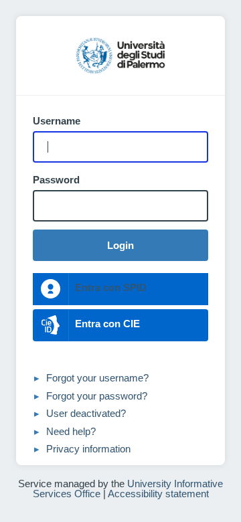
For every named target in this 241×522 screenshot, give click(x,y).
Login (120, 245)
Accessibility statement (158, 493)
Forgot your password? (96, 396)
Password (56, 180)
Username (56, 121)
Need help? (71, 431)
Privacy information (88, 448)
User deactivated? (86, 413)
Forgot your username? (97, 377)
